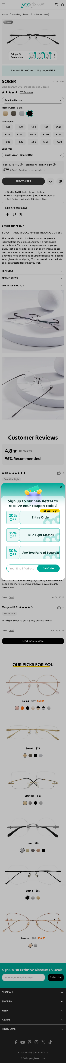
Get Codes (48, 568)
